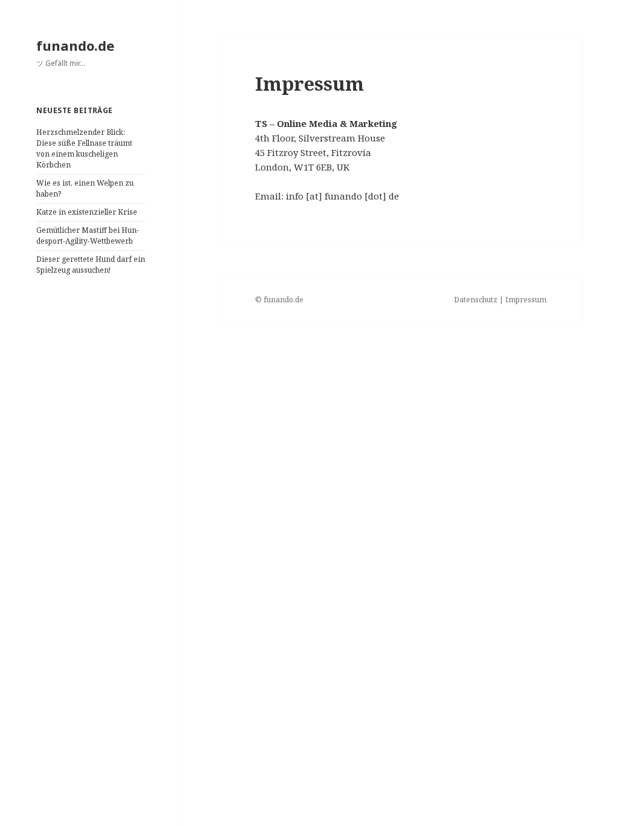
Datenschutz (475, 299)
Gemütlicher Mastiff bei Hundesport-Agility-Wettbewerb (87, 235)
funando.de (75, 45)
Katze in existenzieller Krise (86, 212)
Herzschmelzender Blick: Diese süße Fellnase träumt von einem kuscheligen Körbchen (84, 148)
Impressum (525, 299)
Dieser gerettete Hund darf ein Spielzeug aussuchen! (90, 264)
